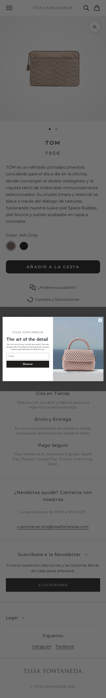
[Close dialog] (100, 320)
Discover (28, 364)
